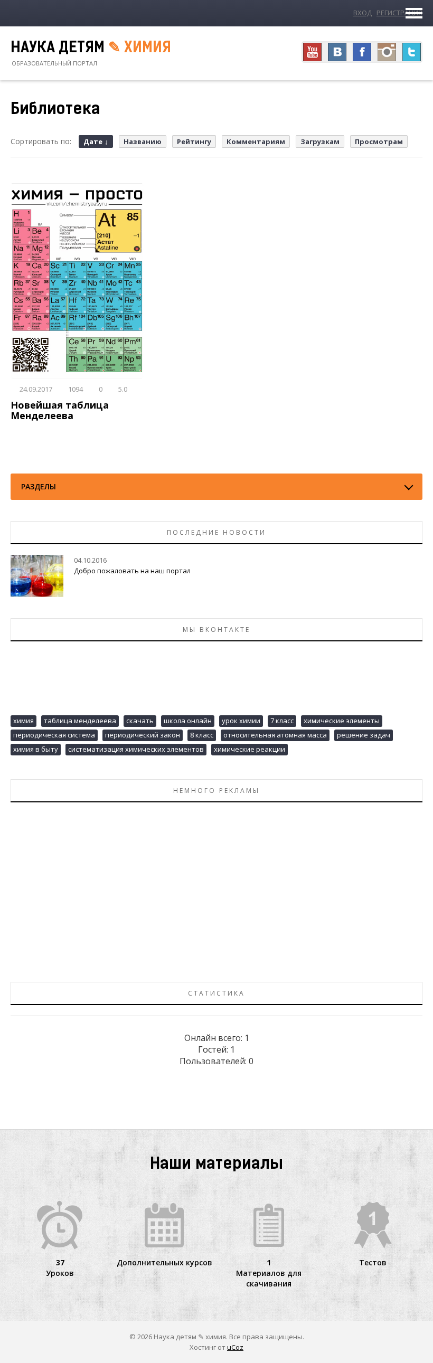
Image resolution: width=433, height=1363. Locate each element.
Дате (92, 141)
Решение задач (363, 735)
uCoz (235, 1347)
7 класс (282, 720)
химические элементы (342, 720)
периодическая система (54, 735)
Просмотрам (379, 141)
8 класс (201, 735)
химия (23, 720)
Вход (362, 12)
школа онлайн (188, 720)
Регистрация (399, 12)
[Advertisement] (216, 887)
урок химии (241, 720)
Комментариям (256, 141)
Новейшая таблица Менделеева (60, 410)
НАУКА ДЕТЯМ (91, 48)
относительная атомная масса (275, 735)
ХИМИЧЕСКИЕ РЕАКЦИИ (249, 749)
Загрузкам (320, 141)
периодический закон (142, 735)
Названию (143, 141)
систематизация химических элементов (136, 749)
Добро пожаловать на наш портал (132, 570)
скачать (140, 720)
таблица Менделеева (80, 720)
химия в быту (35, 749)
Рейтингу (194, 141)
